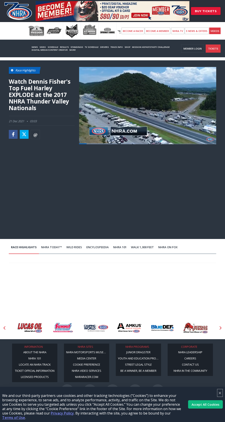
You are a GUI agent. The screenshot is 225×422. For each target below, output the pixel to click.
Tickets (213, 48)
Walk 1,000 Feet (142, 247)
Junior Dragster (138, 352)
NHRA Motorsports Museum (87, 352)
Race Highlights (24, 247)
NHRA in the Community (190, 371)
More (72, 49)
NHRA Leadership (190, 352)
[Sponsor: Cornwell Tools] (195, 328)
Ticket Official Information (34, 371)
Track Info (117, 47)
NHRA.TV (177, 31)
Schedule (53, 47)
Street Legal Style (138, 364)
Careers (190, 358)
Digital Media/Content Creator (50, 49)
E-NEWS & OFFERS (196, 31)
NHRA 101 (120, 247)
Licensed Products (35, 377)
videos (214, 31)
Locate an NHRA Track (35, 364)
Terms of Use (13, 417)
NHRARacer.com (86, 377)
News (35, 47)
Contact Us (190, 364)
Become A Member (157, 31)
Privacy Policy (62, 413)
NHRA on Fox (168, 247)
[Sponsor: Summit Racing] (30, 328)
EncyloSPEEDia (97, 247)
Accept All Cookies (205, 404)
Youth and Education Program (139, 358)
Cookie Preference (86, 364)
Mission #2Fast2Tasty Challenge (151, 47)
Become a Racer (133, 31)
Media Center (86, 358)
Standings (77, 47)
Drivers (104, 47)
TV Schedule (91, 47)
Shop (127, 47)
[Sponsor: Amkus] (96, 328)
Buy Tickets (206, 11)
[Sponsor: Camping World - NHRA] (63, 328)
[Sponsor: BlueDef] (129, 328)
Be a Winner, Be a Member (138, 371)
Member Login (192, 48)
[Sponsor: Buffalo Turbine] (162, 328)
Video (43, 47)
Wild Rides (74, 247)
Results (64, 47)
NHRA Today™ (51, 247)
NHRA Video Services (86, 371)
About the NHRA (34, 352)
